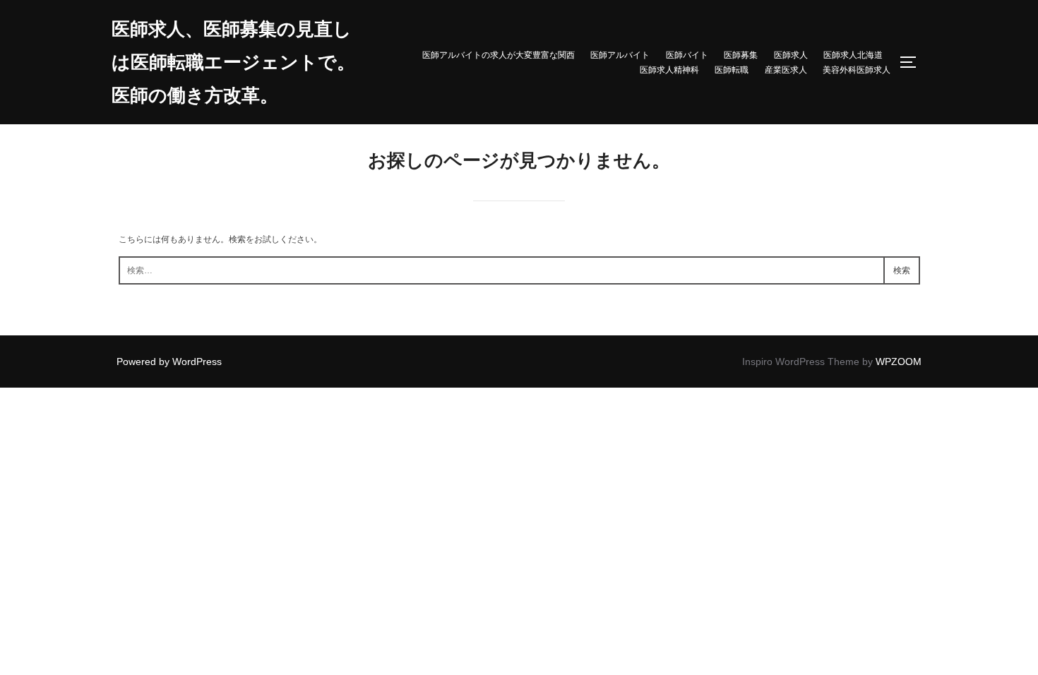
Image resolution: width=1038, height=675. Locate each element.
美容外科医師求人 (856, 69)
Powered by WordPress (169, 361)
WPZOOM (898, 361)
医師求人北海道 (853, 54)
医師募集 (741, 54)
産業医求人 (786, 69)
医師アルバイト (620, 54)
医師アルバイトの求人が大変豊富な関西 (498, 54)
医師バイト (687, 54)
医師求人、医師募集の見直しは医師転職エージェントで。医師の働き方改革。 (233, 62)
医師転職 (731, 69)
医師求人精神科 (669, 69)
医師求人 (791, 54)
